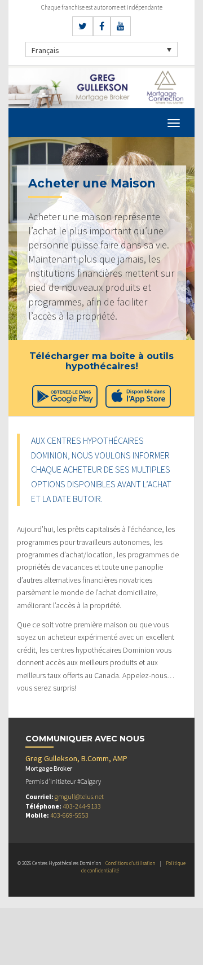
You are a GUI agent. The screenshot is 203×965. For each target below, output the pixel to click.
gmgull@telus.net (79, 796)
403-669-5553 (69, 815)
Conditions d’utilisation (130, 863)
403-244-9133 (82, 806)
